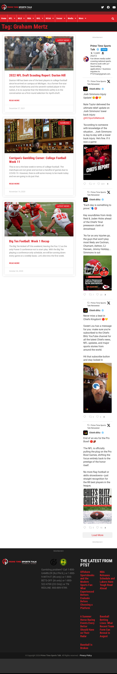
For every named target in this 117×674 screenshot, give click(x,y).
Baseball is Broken (86, 646)
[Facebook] (108, 7)
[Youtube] (114, 7)
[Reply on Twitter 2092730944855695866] (85, 528)
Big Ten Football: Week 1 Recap (29, 241)
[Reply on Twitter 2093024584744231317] (85, 184)
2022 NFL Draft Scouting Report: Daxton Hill (37, 75)
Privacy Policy (86, 655)
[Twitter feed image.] (97, 162)
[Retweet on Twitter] (88, 81)
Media (70, 18)
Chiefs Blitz (94, 89)
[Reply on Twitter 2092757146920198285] (85, 417)
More (81, 18)
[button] (113, 19)
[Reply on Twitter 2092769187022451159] (85, 295)
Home (3, 18)
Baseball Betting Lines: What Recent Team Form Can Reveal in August (107, 626)
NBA (29, 18)
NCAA (48, 18)
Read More (14, 100)
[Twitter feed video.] (97, 388)
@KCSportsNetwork (93, 118)
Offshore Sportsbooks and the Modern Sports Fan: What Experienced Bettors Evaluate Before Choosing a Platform (87, 590)
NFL (10, 18)
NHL (38, 18)
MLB (20, 18)
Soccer (59, 18)
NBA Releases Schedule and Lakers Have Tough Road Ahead (107, 580)
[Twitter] (102, 7)
